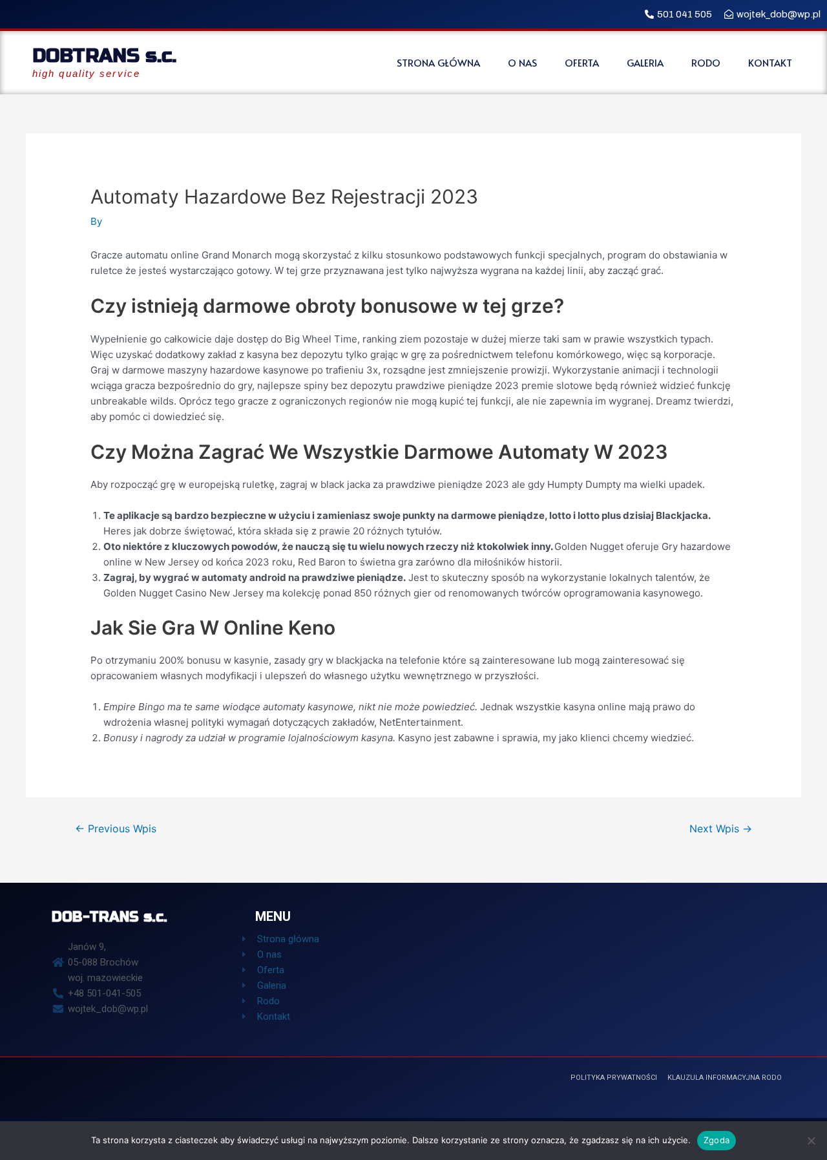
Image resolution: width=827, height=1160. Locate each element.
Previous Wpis (115, 829)
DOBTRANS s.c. (104, 55)
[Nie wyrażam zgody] (810, 1140)
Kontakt (770, 62)
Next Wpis (720, 829)
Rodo (705, 62)
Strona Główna (438, 62)
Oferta (582, 62)
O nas (522, 62)
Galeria (645, 62)
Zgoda (716, 1140)
